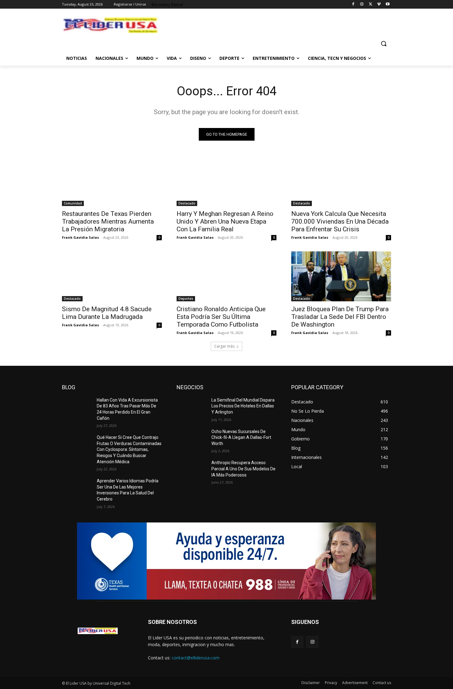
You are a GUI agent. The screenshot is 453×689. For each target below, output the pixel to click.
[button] (383, 43)
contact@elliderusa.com (195, 658)
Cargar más (224, 346)
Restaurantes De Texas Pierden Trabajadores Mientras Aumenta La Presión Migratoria (108, 221)
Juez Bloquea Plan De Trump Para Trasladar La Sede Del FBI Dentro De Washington (340, 316)
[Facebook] (353, 4)
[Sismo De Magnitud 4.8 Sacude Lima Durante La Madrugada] (112, 276)
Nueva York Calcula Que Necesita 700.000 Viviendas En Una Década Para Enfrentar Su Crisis (340, 221)
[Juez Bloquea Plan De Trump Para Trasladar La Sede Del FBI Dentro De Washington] (341, 276)
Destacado (186, 203)
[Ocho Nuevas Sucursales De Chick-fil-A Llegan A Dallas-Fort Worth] (191, 439)
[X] (370, 4)
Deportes (185, 298)
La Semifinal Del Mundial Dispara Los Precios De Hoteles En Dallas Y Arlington (243, 406)
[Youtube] (387, 4)
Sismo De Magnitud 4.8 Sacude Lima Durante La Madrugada (107, 312)
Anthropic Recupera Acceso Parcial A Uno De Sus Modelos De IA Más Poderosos (243, 468)
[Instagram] (361, 4)
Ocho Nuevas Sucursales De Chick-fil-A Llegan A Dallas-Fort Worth (241, 437)
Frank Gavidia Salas (80, 237)
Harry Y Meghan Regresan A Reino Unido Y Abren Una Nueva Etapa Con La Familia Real (225, 221)
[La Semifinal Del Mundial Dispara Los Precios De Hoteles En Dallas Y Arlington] (191, 407)
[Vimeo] (378, 4)
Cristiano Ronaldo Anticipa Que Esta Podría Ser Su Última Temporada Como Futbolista (221, 316)
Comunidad (73, 203)
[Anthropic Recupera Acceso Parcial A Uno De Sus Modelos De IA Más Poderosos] (191, 470)
